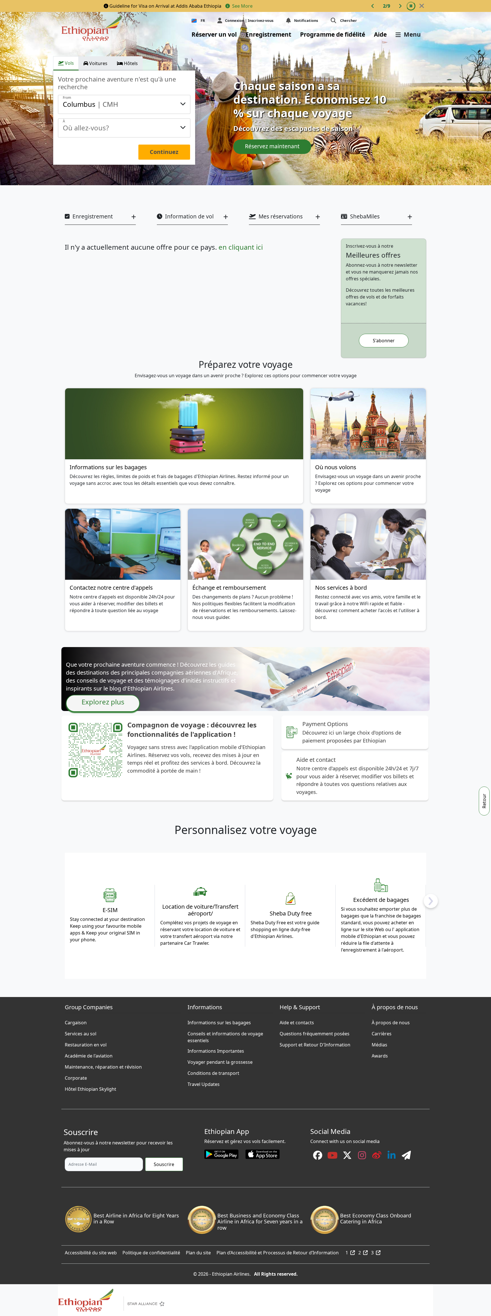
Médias (379, 1043)
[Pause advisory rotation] (411, 6)
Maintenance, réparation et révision (103, 1065)
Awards (380, 1054)
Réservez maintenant (272, 146)
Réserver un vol (214, 34)
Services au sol (80, 1032)
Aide (380, 34)
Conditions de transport (213, 1071)
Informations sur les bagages (219, 1021)
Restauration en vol (86, 1043)
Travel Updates (204, 1082)
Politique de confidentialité (151, 1251)
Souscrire (164, 1164)
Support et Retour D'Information (315, 1043)
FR (203, 20)
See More (242, 6)
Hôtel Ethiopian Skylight (90, 1087)
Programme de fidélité (332, 34)
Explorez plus (103, 701)
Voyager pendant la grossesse (220, 1060)
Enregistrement (268, 34)
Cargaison (76, 1021)
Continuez (164, 152)
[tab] (66, 63)
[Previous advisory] (372, 6)
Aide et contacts (297, 1021)
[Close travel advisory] (421, 6)
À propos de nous (391, 1021)
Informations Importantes (216, 1049)
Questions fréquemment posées (314, 1032)
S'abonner (384, 340)
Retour (484, 801)
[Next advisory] (400, 6)
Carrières (382, 1032)
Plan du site (198, 1251)
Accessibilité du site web (91, 1251)
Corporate (76, 1076)
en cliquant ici (241, 247)
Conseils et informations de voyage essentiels (225, 1032)
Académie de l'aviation (89, 1054)
